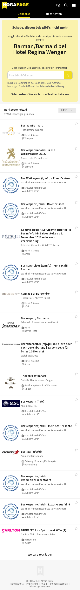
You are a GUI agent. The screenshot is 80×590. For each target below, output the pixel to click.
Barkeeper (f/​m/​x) (32, 401)
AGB (28, 86)
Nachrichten (54, 14)
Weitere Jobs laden (40, 554)
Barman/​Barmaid (32, 125)
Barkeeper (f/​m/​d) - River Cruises (42, 204)
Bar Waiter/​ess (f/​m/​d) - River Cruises (45, 178)
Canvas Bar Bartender (35, 293)
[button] (74, 5)
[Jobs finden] (66, 5)
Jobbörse (24, 14)
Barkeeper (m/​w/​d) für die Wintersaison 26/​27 (38, 152)
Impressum (32, 583)
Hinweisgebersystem (40, 586)
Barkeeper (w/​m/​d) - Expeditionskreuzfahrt (36, 478)
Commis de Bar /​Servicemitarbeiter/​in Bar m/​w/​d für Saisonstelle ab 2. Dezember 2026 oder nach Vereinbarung (46, 235)
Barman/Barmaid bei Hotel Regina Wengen (40, 49)
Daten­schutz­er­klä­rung (51, 86)
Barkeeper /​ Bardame (35, 318)
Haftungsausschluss (58, 583)
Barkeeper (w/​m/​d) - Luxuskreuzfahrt (45, 504)
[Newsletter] (58, 5)
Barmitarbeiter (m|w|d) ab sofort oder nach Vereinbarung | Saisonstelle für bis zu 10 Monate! (46, 347)
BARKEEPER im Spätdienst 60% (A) (43, 530)
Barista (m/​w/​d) (31, 451)
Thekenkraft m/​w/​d (34, 376)
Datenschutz (16, 583)
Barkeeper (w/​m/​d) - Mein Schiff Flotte (46, 426)
